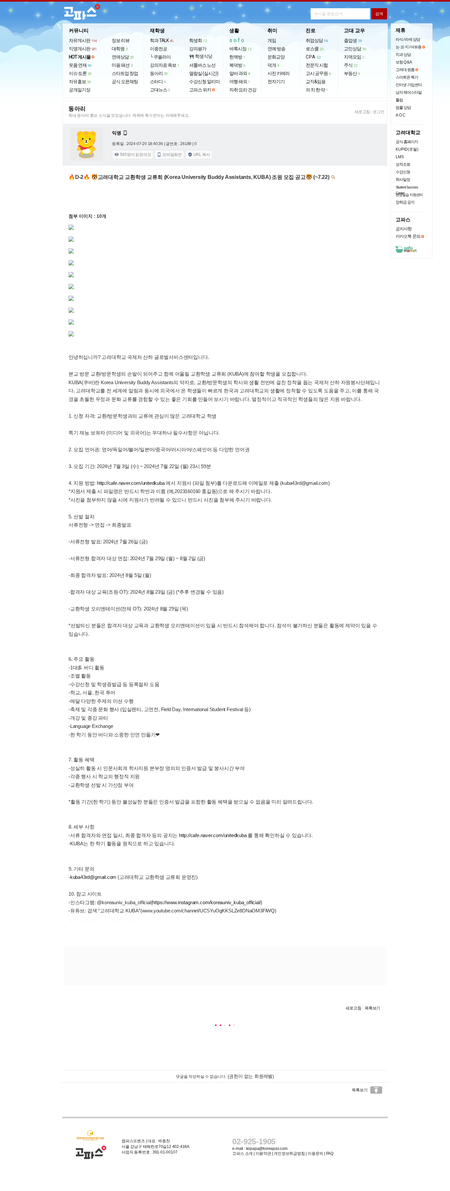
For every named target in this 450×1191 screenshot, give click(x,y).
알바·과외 (239, 73)
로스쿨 (314, 48)
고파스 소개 (242, 1153)
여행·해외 (239, 81)
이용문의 (315, 1153)
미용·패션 (122, 65)
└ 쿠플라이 (160, 57)
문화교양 (276, 57)
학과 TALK (161, 40)
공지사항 (403, 228)
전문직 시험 (317, 65)
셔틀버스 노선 (202, 65)
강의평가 (197, 48)
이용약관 (263, 1153)
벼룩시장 (240, 48)
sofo (237, 40)
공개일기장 (79, 89)
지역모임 (354, 57)
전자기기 (276, 81)
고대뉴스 (160, 89)
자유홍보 (80, 81)
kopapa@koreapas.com (267, 1148)
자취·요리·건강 (242, 89)
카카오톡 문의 (408, 236)
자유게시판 (83, 40)
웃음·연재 (80, 65)
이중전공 (158, 48)
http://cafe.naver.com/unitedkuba (131, 483)
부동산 (352, 73)
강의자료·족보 (164, 65)
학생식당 (200, 56)
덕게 (273, 65)
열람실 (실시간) (203, 73)
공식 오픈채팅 (125, 81)
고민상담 (355, 48)
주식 (350, 65)
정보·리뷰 (120, 40)
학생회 (198, 40)
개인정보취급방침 (289, 1153)
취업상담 (316, 40)
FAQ (329, 1153)
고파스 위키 (200, 89)
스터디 (158, 81)
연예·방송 (276, 48)
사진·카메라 (278, 73)
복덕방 (237, 65)
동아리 (158, 73)
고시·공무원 (318, 73)
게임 (271, 40)
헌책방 (237, 57)
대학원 (119, 48)
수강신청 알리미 (204, 81)
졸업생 (352, 40)
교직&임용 (315, 81)
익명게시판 (83, 48)
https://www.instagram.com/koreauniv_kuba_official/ (206, 902)
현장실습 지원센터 (409, 195)
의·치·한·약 (317, 89)
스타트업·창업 (125, 73)
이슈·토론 (80, 73)
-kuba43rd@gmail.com (92, 877)
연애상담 (122, 57)
